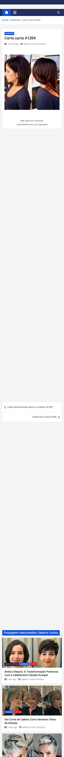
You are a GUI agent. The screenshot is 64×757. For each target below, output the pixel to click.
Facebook (9, 34)
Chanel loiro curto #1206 (44, 417)
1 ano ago (11, 679)
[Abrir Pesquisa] (58, 12)
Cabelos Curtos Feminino (34, 44)
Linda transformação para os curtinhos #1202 (30, 407)
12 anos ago (13, 44)
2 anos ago (12, 727)
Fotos (33, 664)
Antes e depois (11, 664)
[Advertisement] (32, 267)
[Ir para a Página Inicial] (6, 12)
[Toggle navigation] (15, 12)
